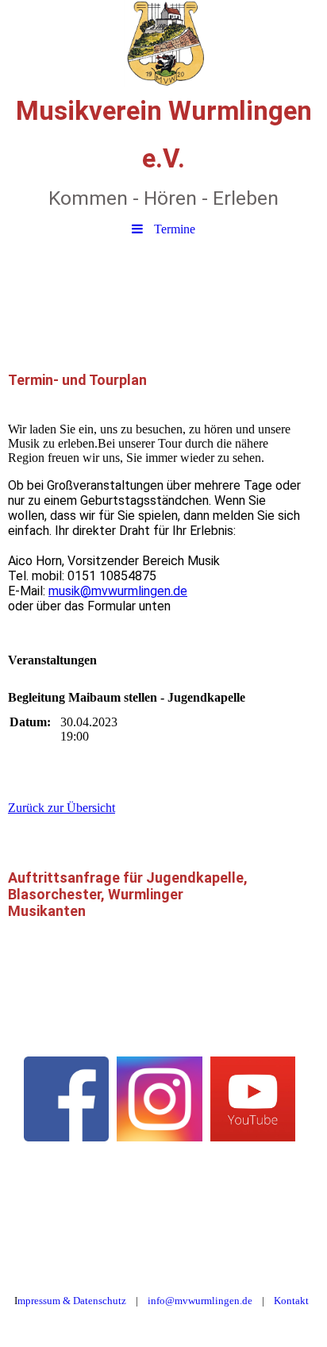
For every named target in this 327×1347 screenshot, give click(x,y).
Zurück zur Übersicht (61, 807)
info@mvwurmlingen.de (200, 1301)
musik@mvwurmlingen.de (117, 590)
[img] (163, 43)
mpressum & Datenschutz (71, 1301)
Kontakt (291, 1301)
